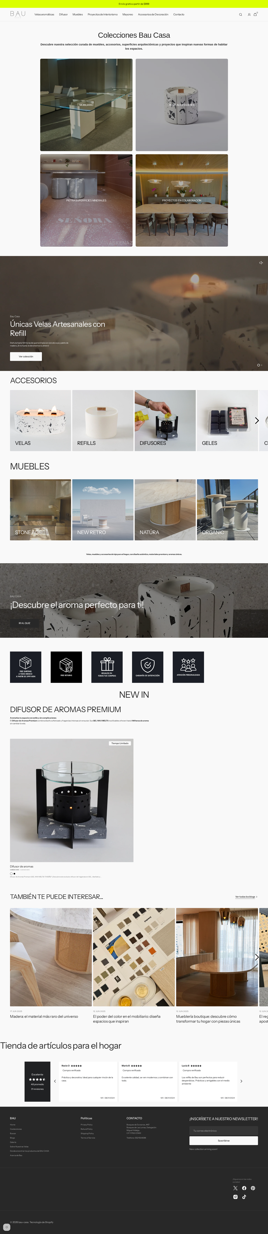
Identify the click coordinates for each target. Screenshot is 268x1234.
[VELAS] (40, 420)
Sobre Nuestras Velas (19, 1146)
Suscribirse (224, 1140)
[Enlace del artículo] (51, 967)
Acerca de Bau (16, 1155)
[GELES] (227, 420)
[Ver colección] (134, 313)
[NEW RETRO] (102, 509)
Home (12, 1124)
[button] (241, 14)
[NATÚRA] (165, 509)
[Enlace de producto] (71, 809)
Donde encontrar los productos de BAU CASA (29, 1151)
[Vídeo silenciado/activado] (261, 263)
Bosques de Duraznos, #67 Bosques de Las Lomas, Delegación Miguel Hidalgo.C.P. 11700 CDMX (141, 1128)
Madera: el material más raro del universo (44, 1016)
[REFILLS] (102, 420)
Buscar (13, 1133)
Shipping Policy (87, 1133)
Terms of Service (88, 1138)
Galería (13, 1142)
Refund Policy (86, 1129)
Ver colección (26, 356)
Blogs (12, 1138)
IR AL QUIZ (24, 623)
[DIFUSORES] (165, 420)
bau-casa (23, 1222)
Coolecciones (16, 1129)
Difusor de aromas (21, 866)
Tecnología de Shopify (41, 1222)
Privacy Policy (86, 1124)
